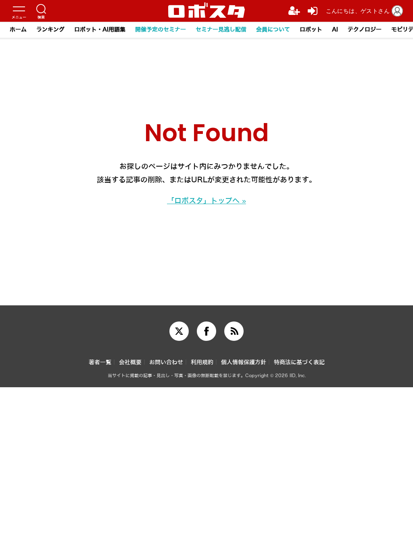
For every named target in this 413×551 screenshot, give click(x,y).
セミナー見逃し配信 (221, 30)
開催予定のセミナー (160, 30)
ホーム (18, 30)
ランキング (50, 30)
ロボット (311, 30)
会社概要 (130, 362)
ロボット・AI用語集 (99, 30)
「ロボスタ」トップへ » (206, 201)
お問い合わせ (166, 362)
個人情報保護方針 (243, 362)
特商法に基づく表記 (299, 362)
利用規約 (202, 362)
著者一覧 (100, 362)
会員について (273, 30)
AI (335, 30)
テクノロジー (365, 30)
